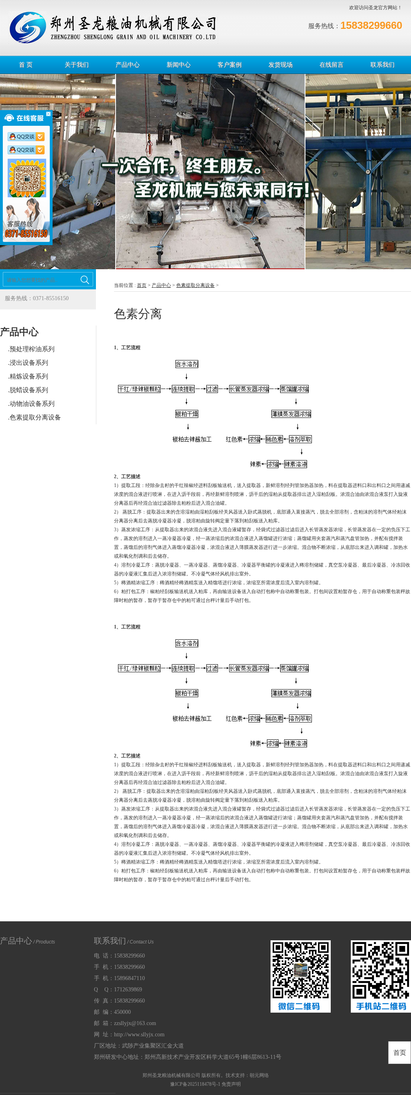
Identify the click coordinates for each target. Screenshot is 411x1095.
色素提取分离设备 (35, 417)
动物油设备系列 (32, 403)
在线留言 (331, 64)
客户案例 (230, 64)
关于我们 (77, 64)
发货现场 (281, 64)
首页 (141, 285)
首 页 (26, 64)
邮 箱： (125, 1023)
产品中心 (128, 64)
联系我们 (382, 64)
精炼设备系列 (29, 376)
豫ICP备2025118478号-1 (195, 1084)
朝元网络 (259, 1075)
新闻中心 (179, 64)
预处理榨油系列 (32, 349)
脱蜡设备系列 (29, 390)
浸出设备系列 (29, 362)
